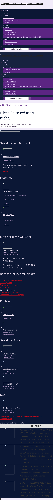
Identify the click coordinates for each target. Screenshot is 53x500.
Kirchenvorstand (10, 35)
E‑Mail (5, 171)
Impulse (5, 15)
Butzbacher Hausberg (9, 285)
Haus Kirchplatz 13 (10, 369)
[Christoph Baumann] (6, 189)
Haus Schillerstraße (11, 384)
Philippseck (4, 287)
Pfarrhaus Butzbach (11, 156)
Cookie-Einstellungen (33, 416)
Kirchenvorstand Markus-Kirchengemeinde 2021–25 (23, 37)
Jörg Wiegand (8, 214)
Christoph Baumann (11, 191)
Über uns (6, 27)
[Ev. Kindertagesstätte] (7, 405)
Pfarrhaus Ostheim (10, 250)
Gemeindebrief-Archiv (12, 20)
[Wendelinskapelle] (7, 327)
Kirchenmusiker (10, 32)
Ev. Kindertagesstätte (11, 408)
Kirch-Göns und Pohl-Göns (11, 280)
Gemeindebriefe (8, 18)
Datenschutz (17, 416)
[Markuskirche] (7, 312)
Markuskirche (8, 314)
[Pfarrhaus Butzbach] (7, 154)
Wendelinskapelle (10, 330)
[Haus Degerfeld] (7, 351)
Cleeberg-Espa (6, 282)
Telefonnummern (11, 42)
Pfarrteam (8, 30)
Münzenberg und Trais (9, 292)
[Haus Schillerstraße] (7, 382)
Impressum (4, 416)
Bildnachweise (6, 418)
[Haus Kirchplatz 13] (7, 366)
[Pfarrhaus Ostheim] (7, 248)
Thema (7, 23)
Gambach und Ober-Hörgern (12, 294)
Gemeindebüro (10, 44)
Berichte (5, 13)
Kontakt (5, 39)
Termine (5, 11)
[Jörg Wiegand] (6, 212)
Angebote (6, 25)
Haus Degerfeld (9, 354)
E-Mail (6, 204)
